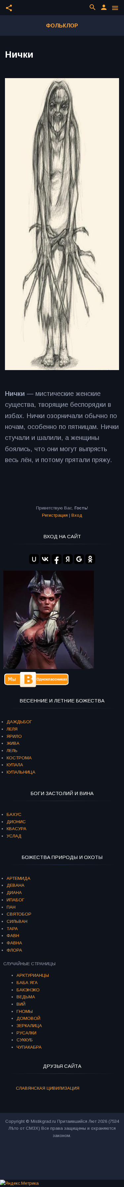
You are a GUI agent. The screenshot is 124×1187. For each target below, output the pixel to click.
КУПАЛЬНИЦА (21, 772)
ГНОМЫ (25, 1011)
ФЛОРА (14, 950)
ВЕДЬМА (26, 996)
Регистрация (55, 515)
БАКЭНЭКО (28, 989)
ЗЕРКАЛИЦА (29, 1025)
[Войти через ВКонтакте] (45, 559)
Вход (76, 515)
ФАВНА (14, 942)
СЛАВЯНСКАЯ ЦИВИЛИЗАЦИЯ (47, 1088)
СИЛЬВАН (17, 921)
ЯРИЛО (14, 736)
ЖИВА (13, 743)
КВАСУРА (16, 828)
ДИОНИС (16, 821)
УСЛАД (14, 835)
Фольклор (62, 25)
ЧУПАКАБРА (29, 1047)
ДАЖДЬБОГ (19, 721)
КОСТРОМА (19, 757)
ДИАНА (14, 892)
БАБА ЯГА (27, 982)
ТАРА (12, 928)
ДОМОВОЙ (28, 1018)
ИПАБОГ (15, 899)
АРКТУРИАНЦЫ (33, 975)
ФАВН (13, 935)
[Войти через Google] (79, 559)
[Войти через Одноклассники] (90, 559)
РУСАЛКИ (26, 1032)
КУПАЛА (15, 764)
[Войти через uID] (34, 559)
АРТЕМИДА (18, 878)
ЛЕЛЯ (12, 729)
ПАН (11, 907)
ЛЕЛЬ (12, 750)
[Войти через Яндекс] (68, 559)
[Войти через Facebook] (57, 559)
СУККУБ (25, 1039)
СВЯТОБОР (19, 914)
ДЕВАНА (15, 885)
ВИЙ (21, 1004)
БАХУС (14, 814)
